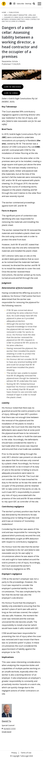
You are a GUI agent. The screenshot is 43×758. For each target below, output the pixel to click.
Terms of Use (26, 753)
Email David (6, 731)
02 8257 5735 (10, 728)
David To (6, 721)
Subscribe (20, 3)
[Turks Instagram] (14, 3)
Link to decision (12, 86)
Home (4, 12)
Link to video (11, 93)
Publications (14, 12)
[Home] (4, 3)
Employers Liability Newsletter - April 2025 (20, 15)
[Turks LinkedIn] (10, 3)
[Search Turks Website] (34, 3)
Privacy (14, 753)
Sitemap (28, 3)
